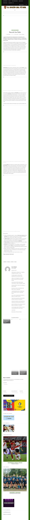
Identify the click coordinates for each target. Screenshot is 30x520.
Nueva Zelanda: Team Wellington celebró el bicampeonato (22, 373)
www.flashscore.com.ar (6, 512)
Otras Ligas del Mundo (23, 371)
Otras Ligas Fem (18, 492)
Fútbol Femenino (12, 492)
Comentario (5, 382)
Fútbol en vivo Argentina (7, 514)
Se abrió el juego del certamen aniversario (15, 493)
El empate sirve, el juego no (15, 463)
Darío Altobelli (8, 34)
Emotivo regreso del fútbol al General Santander (6, 322)
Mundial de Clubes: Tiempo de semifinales (14, 373)
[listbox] (15, 450)
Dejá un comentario (21, 34)
